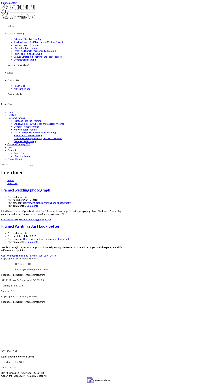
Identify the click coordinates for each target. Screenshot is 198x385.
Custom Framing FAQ (18, 144)
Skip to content (9, 2)
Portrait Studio (15, 158)
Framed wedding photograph (25, 190)
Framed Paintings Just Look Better (30, 226)
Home (10, 111)
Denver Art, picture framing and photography (47, 202)
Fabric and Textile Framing (28, 135)
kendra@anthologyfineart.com (17, 356)
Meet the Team (22, 155)
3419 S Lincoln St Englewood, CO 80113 (22, 372)
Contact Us (13, 150)
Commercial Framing (25, 141)
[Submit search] (31, 165)
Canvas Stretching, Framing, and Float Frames (38, 138)
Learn (10, 147)
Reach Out (19, 152)
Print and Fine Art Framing (27, 120)
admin (23, 196)
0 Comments (31, 205)
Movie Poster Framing (25, 129)
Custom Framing (16, 117)
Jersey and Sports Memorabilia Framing (35, 132)
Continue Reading (26, 219)
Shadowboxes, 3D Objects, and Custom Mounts (39, 123)
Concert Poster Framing (26, 126)
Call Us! (11, 114)
